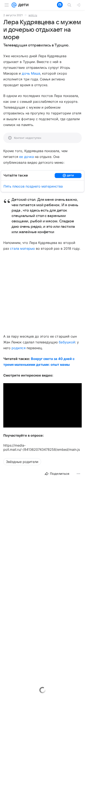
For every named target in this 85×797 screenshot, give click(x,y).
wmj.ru (32, 15)
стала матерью (22, 248)
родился (18, 348)
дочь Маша (31, 73)
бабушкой (67, 342)
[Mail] (14, 5)
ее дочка (26, 157)
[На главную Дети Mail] (22, 5)
